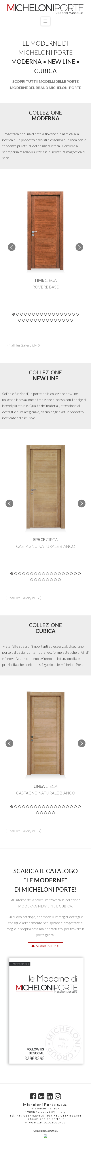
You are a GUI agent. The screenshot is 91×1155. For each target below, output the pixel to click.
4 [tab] (25, 314)
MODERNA (26, 61)
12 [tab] (57, 314)
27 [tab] (55, 320)
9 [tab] (45, 314)
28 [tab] (59, 320)
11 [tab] (53, 314)
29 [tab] (63, 320)
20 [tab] (27, 320)
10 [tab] (49, 314)
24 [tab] (43, 320)
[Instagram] (58, 1096)
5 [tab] (29, 314)
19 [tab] (23, 320)
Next (79, 247)
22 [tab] (35, 320)
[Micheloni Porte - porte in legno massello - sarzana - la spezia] (45, 1135)
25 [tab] (47, 320)
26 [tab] (51, 320)
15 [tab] (69, 314)
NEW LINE (61, 61)
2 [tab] (17, 314)
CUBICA (45, 71)
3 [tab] (21, 314)
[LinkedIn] (50, 1096)
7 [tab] (37, 314)
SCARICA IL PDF (47, 946)
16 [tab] (73, 314)
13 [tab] (61, 314)
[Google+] (41, 1096)
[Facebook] (33, 1096)
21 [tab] (31, 320)
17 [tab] (77, 314)
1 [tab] (13, 314)
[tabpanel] (45, 240)
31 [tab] (71, 320)
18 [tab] (19, 320)
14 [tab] (65, 314)
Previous (11, 247)
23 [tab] (39, 320)
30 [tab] (67, 320)
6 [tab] (33, 314)
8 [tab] (41, 314)
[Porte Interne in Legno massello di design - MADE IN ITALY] (45, 8)
